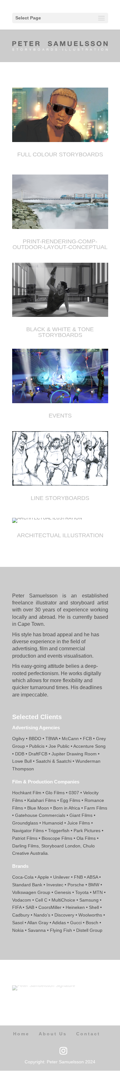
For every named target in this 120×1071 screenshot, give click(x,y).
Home (21, 1033)
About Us (53, 1033)
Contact (88, 1033)
